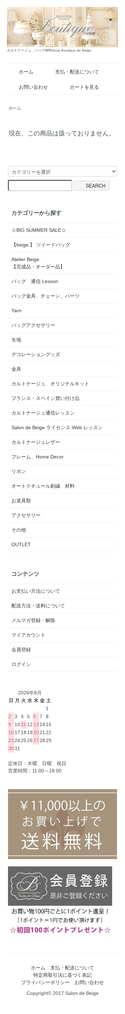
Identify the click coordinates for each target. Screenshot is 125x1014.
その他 (18, 530)
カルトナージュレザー (35, 442)
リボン (18, 471)
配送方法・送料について (38, 605)
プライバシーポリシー (45, 982)
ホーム (26, 71)
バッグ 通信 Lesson (34, 281)
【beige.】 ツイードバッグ (40, 244)
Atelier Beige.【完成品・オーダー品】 (38, 263)
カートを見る (84, 87)
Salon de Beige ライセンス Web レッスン (57, 427)
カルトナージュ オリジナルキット (50, 383)
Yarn (16, 310)
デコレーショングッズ (35, 354)
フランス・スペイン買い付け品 (45, 398)
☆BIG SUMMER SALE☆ (38, 230)
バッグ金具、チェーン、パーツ (45, 296)
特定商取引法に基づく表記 (62, 975)
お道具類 (21, 500)
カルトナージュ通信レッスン (43, 413)
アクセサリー (26, 515)
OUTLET (21, 544)
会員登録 (21, 649)
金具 (16, 369)
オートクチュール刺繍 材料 (43, 486)
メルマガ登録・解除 (33, 620)
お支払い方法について (35, 591)
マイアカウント (28, 635)
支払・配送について (77, 71)
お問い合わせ (33, 87)
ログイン (21, 664)
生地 (16, 340)
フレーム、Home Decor (37, 456)
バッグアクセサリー (33, 325)
